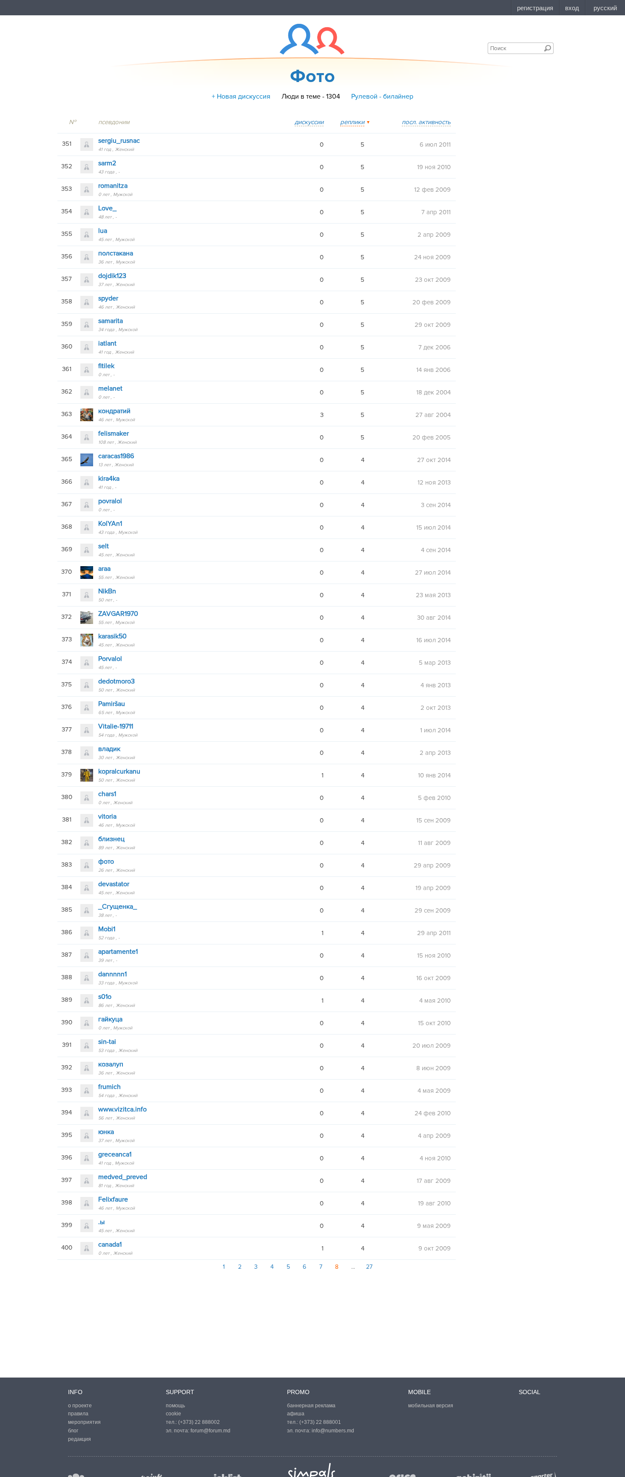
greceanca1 (114, 1154)
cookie (173, 1414)
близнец (111, 839)
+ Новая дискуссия (241, 96)
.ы (101, 1222)
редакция (79, 1439)
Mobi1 (106, 929)
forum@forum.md (210, 1431)
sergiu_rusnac (119, 140)
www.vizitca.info (122, 1109)
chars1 (107, 794)
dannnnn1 (112, 974)
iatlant (107, 343)
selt (103, 546)
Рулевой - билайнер (382, 96)
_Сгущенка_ (117, 906)
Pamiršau (111, 704)
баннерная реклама (311, 1406)
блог (73, 1431)
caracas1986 (116, 456)
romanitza (113, 185)
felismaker (113, 433)
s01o (104, 996)
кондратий (114, 411)
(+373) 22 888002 (199, 1422)
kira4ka (108, 478)
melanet (110, 388)
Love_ (107, 208)
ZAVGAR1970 (118, 614)
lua (102, 231)
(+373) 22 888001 (320, 1422)
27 (369, 1266)
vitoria (107, 816)
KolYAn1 (110, 523)
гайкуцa (110, 1019)
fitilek (106, 366)
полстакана (115, 253)
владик (109, 749)
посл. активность (426, 122)
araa (104, 568)
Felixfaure (113, 1199)
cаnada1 (110, 1244)
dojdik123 (112, 276)
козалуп (110, 1064)
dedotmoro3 (116, 681)
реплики (352, 122)
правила (78, 1414)
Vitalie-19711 (115, 726)
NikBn (107, 591)
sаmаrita (110, 321)
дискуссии (309, 122)
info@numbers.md (333, 1431)
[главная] (307, 39)
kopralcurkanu (119, 771)
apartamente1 (118, 951)
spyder (108, 298)
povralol (110, 501)
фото (106, 861)
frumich (109, 1087)
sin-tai (107, 1042)
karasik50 (112, 636)
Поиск (547, 48)
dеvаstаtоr (113, 884)
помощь (175, 1406)
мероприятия (84, 1422)
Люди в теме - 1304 (310, 96)
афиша (295, 1414)
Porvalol (110, 659)
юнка (106, 1132)
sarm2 (107, 163)
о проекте (80, 1406)
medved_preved (122, 1177)
